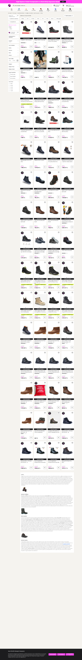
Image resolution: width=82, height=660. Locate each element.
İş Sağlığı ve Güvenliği (29, 13)
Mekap (22, 18)
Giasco (52, 18)
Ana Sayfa (10, 13)
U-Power (32, 18)
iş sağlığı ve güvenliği (66, 543)
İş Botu (41, 13)
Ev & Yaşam (14, 13)
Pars (43, 18)
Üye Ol (69, 5)
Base (47, 18)
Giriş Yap (72, 5)
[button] (25, 127)
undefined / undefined (14, 18)
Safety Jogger (58, 18)
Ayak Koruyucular (36, 13)
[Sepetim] (63, 5)
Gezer (38, 18)
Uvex (27, 18)
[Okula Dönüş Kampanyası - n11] (41, 1)
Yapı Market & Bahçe (20, 13)
